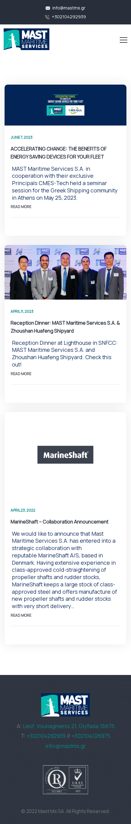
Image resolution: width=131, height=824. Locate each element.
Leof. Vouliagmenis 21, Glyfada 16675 (69, 726)
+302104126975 (91, 735)
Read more (21, 206)
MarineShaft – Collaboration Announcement (59, 521)
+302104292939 (68, 17)
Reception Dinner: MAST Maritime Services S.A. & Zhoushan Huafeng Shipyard (65, 326)
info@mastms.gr (68, 8)
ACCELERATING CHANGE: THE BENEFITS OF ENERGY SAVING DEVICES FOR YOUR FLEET (59, 152)
